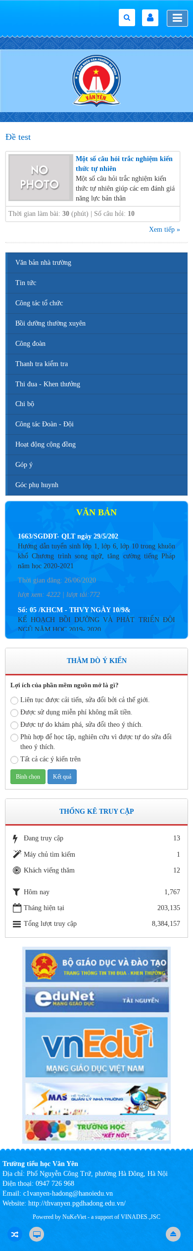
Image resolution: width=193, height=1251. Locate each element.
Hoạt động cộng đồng (45, 444)
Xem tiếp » (164, 229)
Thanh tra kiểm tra (41, 364)
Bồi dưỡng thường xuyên (50, 323)
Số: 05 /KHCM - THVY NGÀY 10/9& (74, 600)
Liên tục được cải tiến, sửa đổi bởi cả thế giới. (85, 700)
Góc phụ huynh (36, 485)
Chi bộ (24, 404)
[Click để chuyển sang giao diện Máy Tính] (36, 1234)
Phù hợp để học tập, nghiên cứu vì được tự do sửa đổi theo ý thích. (96, 742)
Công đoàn (30, 343)
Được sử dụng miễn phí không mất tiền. (76, 712)
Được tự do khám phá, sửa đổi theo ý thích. (81, 724)
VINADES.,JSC (140, 1216)
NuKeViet (74, 1216)
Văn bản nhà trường (43, 262)
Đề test (18, 137)
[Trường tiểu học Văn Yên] (96, 80)
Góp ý (24, 464)
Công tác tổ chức (39, 303)
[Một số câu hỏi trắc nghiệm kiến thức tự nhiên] (41, 177)
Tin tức (25, 283)
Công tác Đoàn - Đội (44, 424)
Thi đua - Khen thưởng (47, 384)
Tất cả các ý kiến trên (50, 759)
